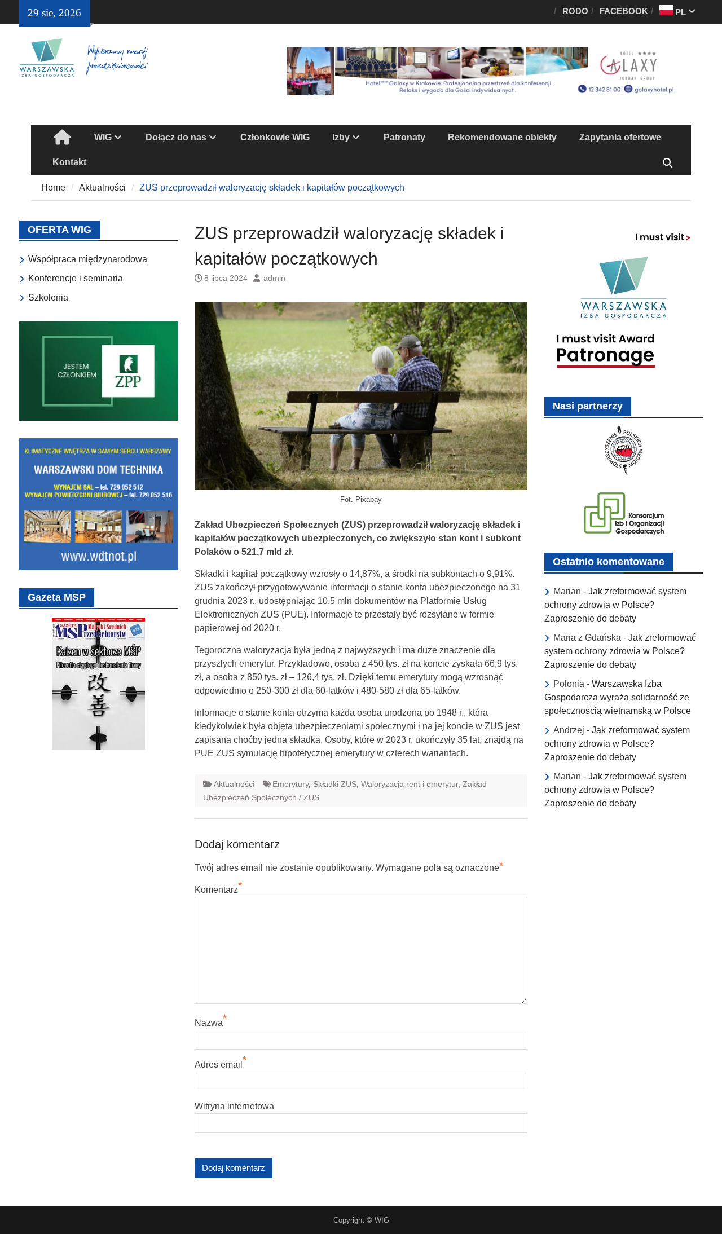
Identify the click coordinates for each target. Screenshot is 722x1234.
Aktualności (234, 783)
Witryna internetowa (234, 1106)
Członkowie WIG (275, 137)
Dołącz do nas (176, 137)
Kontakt (69, 162)
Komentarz (216, 889)
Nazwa (209, 1023)
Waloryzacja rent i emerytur (409, 783)
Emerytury (290, 783)
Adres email (219, 1064)
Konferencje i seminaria (75, 278)
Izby (341, 137)
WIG (103, 137)
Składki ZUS (334, 783)
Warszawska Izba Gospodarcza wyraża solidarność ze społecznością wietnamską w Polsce (617, 697)
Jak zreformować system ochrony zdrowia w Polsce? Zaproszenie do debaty (615, 605)
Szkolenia (48, 297)
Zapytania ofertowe (620, 137)
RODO (575, 11)
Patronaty (404, 137)
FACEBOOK (624, 11)
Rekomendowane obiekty (502, 137)
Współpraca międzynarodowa (87, 259)
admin (274, 278)
